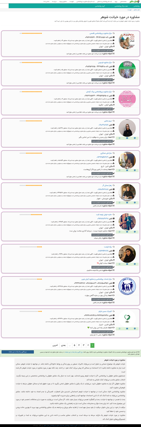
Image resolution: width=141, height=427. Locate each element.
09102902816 (103, 125)
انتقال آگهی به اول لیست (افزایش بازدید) (102, 51)
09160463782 (103, 189)
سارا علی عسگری (106, 153)
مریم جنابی (108, 121)
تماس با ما (46, 1)
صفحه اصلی (123, 1)
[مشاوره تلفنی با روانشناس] (135, 138)
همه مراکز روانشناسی (121, 6)
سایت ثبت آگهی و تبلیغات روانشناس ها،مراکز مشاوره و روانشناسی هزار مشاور (63, 426)
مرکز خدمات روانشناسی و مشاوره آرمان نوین (97, 279)
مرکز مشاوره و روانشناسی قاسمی (101, 33)
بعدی (63, 345)
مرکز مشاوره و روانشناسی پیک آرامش (99, 91)
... (70, 345)
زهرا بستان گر (107, 185)
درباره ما (54, 1)
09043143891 (103, 251)
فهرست (72, 1)
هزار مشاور (137, 10)
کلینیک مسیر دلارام (105, 311)
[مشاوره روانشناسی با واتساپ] (119, 138)
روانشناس (137, 6)
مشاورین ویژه (63, 1)
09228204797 (102, 218)
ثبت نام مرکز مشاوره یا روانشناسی (85, 1)
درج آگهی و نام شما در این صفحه (74, 352)
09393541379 (102, 157)
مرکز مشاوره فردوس (105, 62)
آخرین (55, 345)
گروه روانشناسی (100, 6)
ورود (116, 1)
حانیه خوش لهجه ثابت (104, 214)
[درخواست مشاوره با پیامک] (127, 138)
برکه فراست (108, 247)
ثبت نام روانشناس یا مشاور (104, 1)
